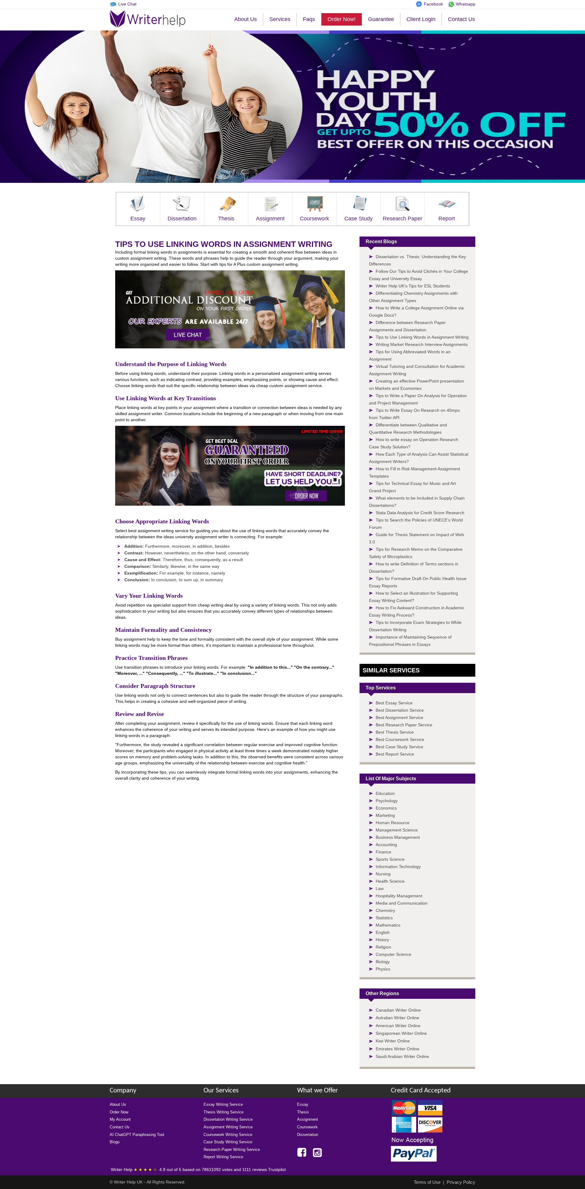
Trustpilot (277, 1169)
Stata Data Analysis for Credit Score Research (420, 512)
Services (279, 19)
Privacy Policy (461, 1182)
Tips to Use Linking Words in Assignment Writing (422, 337)
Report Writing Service (223, 1157)
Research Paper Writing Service (232, 1149)
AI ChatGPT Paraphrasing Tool (137, 1134)
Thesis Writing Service (223, 1112)
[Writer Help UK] (148, 19)
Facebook (433, 4)
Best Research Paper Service (404, 724)
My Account (120, 1119)
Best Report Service (395, 754)
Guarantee (381, 19)
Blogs (115, 1142)
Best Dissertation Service (400, 710)
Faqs (309, 19)
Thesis (226, 218)
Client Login (420, 19)
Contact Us (461, 19)
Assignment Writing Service (228, 1127)
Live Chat (127, 4)
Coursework (314, 218)
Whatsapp (465, 4)
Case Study (358, 218)
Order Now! (342, 19)
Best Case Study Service (399, 746)
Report (446, 218)
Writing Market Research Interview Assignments (422, 344)
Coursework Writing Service (228, 1134)
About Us (245, 19)
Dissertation (182, 218)
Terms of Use (427, 1182)
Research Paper (402, 218)
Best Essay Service (394, 702)
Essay (137, 218)
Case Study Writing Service (228, 1142)
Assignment (270, 218)
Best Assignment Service (399, 717)
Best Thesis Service (395, 732)
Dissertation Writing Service (228, 1119)
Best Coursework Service (400, 739)
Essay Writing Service (223, 1104)
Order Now (119, 1112)
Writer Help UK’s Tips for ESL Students (413, 285)
